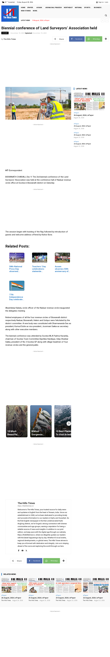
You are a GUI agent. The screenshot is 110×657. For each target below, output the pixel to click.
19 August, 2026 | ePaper (41, 20)
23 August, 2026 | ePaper (82, 135)
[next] (107, 20)
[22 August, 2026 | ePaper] (96, 585)
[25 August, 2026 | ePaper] (41, 585)
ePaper (76, 112)
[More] (106, 39)
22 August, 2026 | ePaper (82, 144)
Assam (5, 33)
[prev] (102, 20)
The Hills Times (9, 39)
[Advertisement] (55, 64)
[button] (106, 15)
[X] (26, 550)
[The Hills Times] (10, 13)
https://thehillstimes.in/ (26, 506)
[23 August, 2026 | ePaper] (68, 585)
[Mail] (22, 550)
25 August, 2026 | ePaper (82, 126)
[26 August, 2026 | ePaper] (89, 101)
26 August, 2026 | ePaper (84, 115)
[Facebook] (19, 550)
